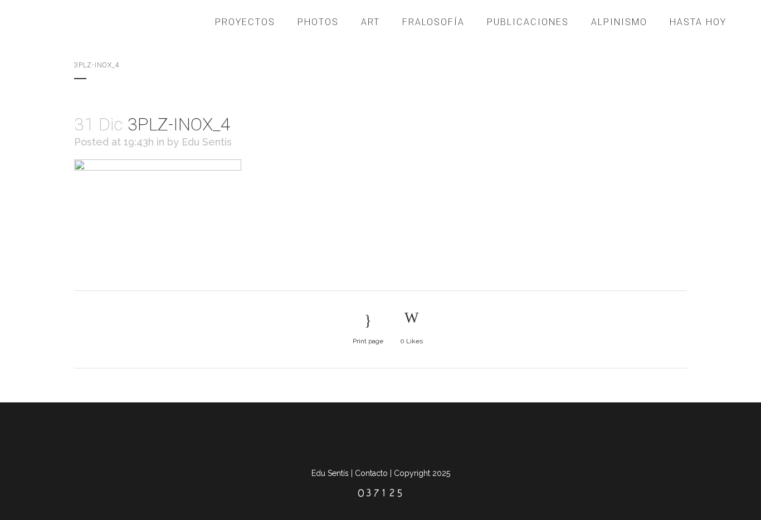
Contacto (371, 473)
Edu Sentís (207, 142)
